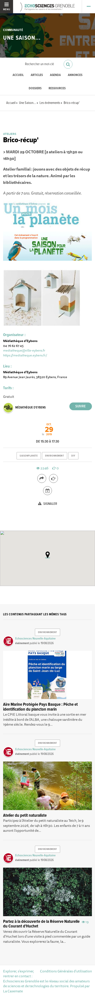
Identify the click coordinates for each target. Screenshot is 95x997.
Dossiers (35, 88)
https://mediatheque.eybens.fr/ (25, 355)
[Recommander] (53, 478)
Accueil (18, 75)
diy (73, 455)
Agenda (55, 75)
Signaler (50, 503)
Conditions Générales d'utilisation (66, 971)
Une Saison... (22, 38)
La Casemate (13, 991)
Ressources (57, 88)
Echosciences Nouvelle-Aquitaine (35, 639)
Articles (37, 75)
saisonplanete (29, 455)
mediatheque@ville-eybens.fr (24, 350)
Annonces (75, 75)
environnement (54, 455)
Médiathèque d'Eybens (30, 408)
